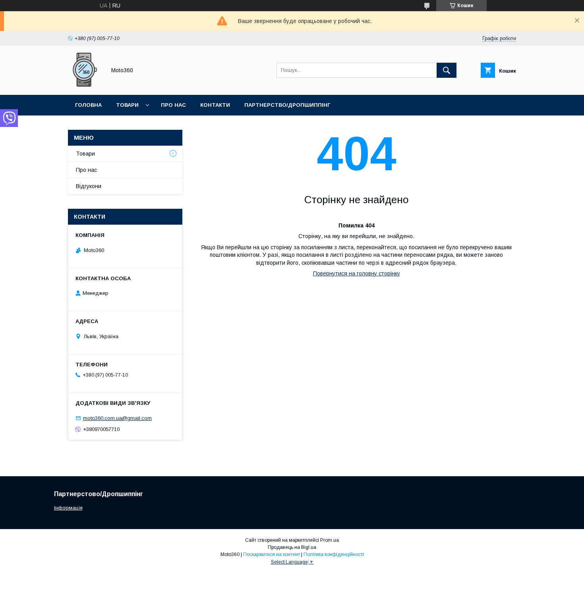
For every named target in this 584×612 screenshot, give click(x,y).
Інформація (68, 508)
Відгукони (88, 186)
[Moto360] (85, 84)
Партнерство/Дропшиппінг (287, 105)
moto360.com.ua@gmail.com (117, 418)
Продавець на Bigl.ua (292, 547)
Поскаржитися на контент (271, 554)
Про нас (173, 105)
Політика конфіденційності (334, 554)
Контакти (215, 105)
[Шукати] (446, 70)
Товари (127, 105)
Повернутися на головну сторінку (356, 273)
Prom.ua (329, 540)
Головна (88, 105)
